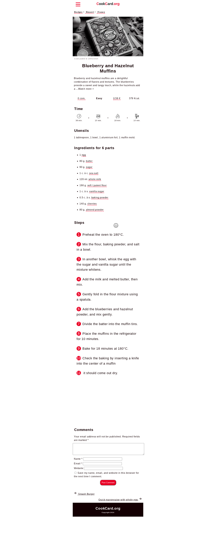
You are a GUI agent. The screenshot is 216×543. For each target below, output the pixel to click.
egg (84, 155)
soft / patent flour (97, 185)
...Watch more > (85, 89)
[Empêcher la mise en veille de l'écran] (116, 225)
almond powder (95, 209)
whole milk (95, 179)
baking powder (99, 197)
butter (89, 161)
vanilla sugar (96, 191)
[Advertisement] (108, 400)
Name (78, 459)
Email (78, 463)
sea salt (93, 173)
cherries (92, 203)
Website (78, 468)
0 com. (81, 98)
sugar (89, 167)
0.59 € (116, 98)
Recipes (78, 12)
